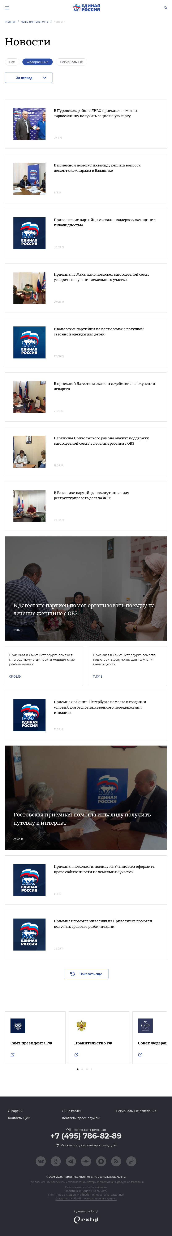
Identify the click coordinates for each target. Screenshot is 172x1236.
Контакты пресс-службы (81, 1118)
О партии (15, 1111)
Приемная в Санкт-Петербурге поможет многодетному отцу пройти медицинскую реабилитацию (42, 659)
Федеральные (37, 62)
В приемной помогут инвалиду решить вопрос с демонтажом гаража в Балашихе (97, 168)
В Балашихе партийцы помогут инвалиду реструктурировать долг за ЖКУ (91, 495)
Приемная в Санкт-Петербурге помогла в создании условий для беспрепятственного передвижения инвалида (100, 707)
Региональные (71, 62)
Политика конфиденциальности (86, 1190)
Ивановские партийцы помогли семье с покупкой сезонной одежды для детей (99, 332)
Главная (10, 21)
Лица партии (72, 1111)
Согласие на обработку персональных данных (86, 1198)
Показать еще (90, 974)
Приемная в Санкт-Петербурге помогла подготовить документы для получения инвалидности (124, 659)
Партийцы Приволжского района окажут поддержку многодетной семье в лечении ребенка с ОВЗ (101, 441)
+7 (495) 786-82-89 (86, 1136)
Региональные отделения (136, 1111)
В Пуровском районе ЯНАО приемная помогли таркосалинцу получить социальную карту (95, 113)
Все (12, 62)
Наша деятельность (34, 21)
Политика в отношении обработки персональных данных (86, 1194)
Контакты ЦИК (19, 1118)
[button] (77, 1069)
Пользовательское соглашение (86, 1187)
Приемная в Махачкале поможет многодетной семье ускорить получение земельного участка (102, 277)
